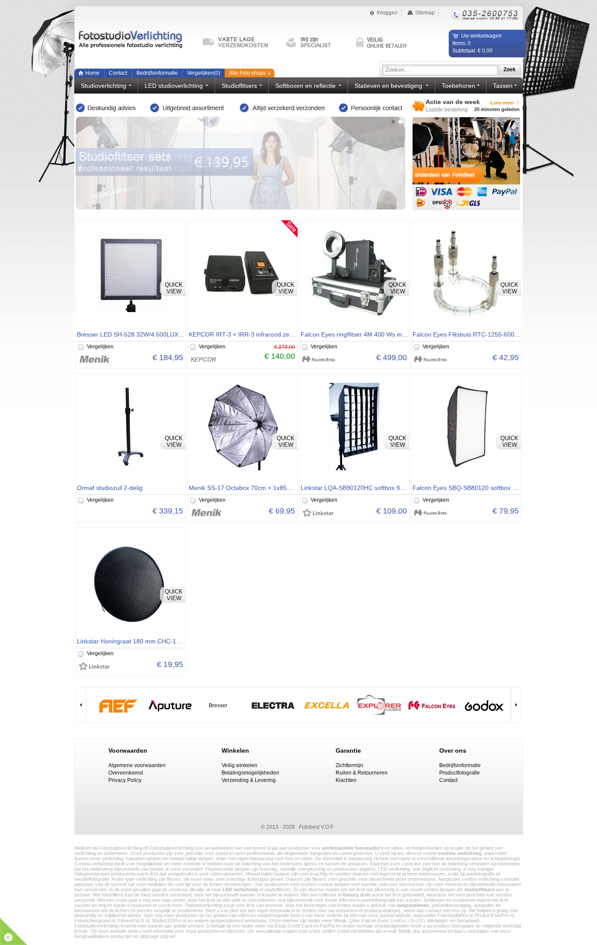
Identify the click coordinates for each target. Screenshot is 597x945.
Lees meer (502, 102)
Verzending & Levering (249, 780)
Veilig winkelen (239, 765)
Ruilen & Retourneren (362, 773)
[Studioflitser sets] (241, 163)
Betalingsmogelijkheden (250, 773)
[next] (400, 167)
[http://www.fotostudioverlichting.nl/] (135, 44)
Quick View (174, 288)
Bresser (218, 705)
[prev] (80, 167)
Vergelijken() (203, 73)
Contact (118, 73)
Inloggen (387, 13)
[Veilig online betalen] (386, 42)
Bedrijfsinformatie (157, 73)
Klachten (346, 780)
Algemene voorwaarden (137, 765)
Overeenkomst (125, 773)
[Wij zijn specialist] (316, 42)
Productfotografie (459, 773)
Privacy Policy (125, 780)
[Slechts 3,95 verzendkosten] (239, 42)
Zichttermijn (349, 765)
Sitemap (425, 13)
